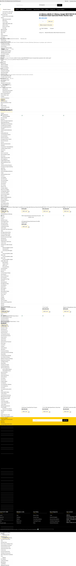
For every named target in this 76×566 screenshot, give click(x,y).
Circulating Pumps (4, 224)
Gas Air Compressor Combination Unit (5, 470)
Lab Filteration (4, 181)
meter (2, 207)
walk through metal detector (6, 454)
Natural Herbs (5, 262)
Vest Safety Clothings (5, 357)
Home (17, 9)
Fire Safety (3, 378)
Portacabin (3, 99)
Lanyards (3, 309)
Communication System (6, 134)
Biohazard (3, 37)
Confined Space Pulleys (5, 272)
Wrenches (3, 489)
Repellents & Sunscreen (5, 83)
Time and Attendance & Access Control (5, 429)
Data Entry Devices (4, 137)
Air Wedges (3, 492)
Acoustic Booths (4, 136)
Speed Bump (3, 238)
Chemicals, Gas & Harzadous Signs (6, 230)
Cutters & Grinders (4, 560)
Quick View (34, 211)
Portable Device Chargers (6, 125)
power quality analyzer (7, 369)
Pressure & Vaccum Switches (7, 505)
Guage (2, 172)
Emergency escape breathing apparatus (7, 167)
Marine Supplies (4, 198)
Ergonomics (3, 286)
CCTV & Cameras (4, 446)
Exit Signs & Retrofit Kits (6, 232)
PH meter (3, 217)
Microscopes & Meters (5, 499)
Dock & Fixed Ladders (5, 194)
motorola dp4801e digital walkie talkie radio (7, 260)
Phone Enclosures (4, 140)
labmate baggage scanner (8, 247)
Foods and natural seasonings (5, 85)
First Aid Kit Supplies (5, 54)
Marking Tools (4, 498)
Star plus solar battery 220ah (6, 462)
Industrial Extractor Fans (6, 548)
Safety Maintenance (7, 370)
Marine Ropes (3, 105)
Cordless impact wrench (6, 148)
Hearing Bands (4, 282)
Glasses (2, 295)
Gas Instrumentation (5, 321)
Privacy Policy (36, 517)
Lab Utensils (3, 183)
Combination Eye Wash (5, 44)
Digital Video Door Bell (5, 157)
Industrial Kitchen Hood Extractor (5, 175)
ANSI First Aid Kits (4, 64)
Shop (34, 522)
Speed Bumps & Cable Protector (5, 399)
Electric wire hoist (6, 26)
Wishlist (18, 519)
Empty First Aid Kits (5, 67)
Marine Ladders (4, 195)
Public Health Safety (5, 392)
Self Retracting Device (5, 311)
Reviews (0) (23, 38)
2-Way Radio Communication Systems (7, 420)
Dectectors (3, 149)
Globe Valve (3, 169)
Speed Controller (4, 507)
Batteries (3, 119)
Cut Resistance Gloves (5, 334)
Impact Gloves (4, 337)
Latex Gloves (3, 338)
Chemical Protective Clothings (7, 352)
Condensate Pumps (5, 226)
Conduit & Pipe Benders (5, 479)
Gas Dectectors (4, 329)
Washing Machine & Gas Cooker (5, 163)
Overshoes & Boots (5, 318)
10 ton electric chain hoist (8, 11)
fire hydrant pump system (6, 389)
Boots (2, 314)
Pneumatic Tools (4, 502)
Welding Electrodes (5, 527)
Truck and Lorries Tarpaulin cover (5, 535)
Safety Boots (3, 373)
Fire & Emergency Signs (5, 233)
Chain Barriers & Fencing (6, 395)
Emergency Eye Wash (5, 43)
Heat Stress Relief (4, 72)
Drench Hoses (3, 46)
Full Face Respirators (5, 366)
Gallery (47, 9)
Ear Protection (4, 277)
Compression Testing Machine (7, 146)
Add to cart (50, 21)
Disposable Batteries (5, 122)
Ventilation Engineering (7, 537)
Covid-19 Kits (5, 22)
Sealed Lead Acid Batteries (6, 130)
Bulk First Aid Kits (4, 66)
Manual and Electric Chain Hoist (6, 103)
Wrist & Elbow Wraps (5, 291)
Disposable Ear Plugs (5, 279)
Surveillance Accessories (6, 442)
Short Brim (3, 349)
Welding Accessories (5, 565)
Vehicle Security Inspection (6, 449)
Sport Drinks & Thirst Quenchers (5, 81)
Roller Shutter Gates (5, 433)
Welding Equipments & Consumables (5, 406)
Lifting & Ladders (4, 188)
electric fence (5, 25)
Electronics (3, 156)
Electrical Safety (4, 372)
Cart (17, 515)
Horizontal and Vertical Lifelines (5, 307)
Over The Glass (4, 300)
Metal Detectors (4, 427)
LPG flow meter (4, 496)
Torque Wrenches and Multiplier (5, 522)
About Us (22, 9)
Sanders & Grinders (5, 518)
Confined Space (4, 268)
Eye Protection (4, 292)
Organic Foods (5, 263)
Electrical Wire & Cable (5, 154)
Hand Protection (4, 332)
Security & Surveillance (7, 408)
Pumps (2, 218)
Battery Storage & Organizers (7, 120)
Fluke (2, 390)
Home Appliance (4, 159)
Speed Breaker (4, 240)
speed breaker (5, 457)
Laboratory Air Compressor (6, 472)
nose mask (3, 212)
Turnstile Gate (4, 434)
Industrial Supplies (6, 116)
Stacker (2, 113)
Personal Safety (6, 266)
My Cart (66, 1)
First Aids (4, 28)
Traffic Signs (3, 404)
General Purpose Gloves (5, 335)
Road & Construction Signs (6, 236)
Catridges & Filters (4, 361)
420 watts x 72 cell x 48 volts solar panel (6, 14)
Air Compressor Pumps (5, 467)
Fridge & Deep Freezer (7, 87)
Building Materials (4, 133)
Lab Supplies (3, 177)
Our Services (29, 9)
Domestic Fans (4, 542)
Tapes (2, 60)
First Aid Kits (3, 63)
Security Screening (4, 436)
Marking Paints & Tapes (5, 396)
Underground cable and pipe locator (6, 245)
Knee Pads (3, 289)
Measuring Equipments (5, 490)
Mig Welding (3, 562)
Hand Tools (3, 478)
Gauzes (2, 58)
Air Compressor (4, 466)
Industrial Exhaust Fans (5, 546)
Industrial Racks (4, 101)
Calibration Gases (4, 324)
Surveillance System (5, 445)
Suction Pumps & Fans (5, 551)
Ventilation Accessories (5, 553)
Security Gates (4, 431)
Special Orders (37, 9)
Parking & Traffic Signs (5, 235)
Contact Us (52, 9)
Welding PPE (3, 530)
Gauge (2, 495)
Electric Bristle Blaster (5, 93)
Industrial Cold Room (5, 98)
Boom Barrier (3, 440)
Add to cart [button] (25, 211)
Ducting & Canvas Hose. (5, 539)
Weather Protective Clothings (7, 358)
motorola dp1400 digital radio (6, 251)
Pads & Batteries (4, 35)
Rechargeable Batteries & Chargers (6, 128)
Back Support (3, 288)
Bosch (2, 131)
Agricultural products (7, 19)
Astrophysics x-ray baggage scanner (6, 411)
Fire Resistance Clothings (6, 355)
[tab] (24, 38)
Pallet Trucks (3, 108)
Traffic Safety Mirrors (5, 402)
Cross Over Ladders (5, 192)
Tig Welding (3, 563)
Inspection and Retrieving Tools (6, 482)
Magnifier (3, 298)
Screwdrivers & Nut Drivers (6, 487)
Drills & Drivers (4, 513)
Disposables (3, 363)
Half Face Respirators (5, 367)
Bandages (3, 55)
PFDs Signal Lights (4, 206)
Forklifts (2, 96)
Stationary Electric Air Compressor (5, 476)
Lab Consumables (4, 180)
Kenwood (3, 422)
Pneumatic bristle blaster (6, 110)
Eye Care (2, 57)
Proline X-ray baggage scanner (7, 416)
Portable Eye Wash (4, 49)
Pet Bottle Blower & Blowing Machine (6, 215)
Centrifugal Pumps (4, 221)
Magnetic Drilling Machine (6, 197)
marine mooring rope (5, 107)
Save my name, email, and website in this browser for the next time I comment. (17, 74)
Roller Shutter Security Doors (7, 111)
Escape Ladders (4, 381)
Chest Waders (3, 315)
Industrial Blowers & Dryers (6, 545)
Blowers (2, 271)
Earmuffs (3, 280)
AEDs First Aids (4, 29)
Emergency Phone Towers (6, 139)
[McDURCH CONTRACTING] (5, 5)
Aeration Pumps (4, 220)
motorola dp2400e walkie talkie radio (7, 254)
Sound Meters (4, 285)
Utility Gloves (3, 340)
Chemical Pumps (4, 223)
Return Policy (36, 515)
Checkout (18, 517)
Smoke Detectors (4, 331)
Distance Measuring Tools (6, 493)
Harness (2, 305)
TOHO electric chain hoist (6, 241)
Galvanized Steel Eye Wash (6, 47)
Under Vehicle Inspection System (6, 452)
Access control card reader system (7, 17)
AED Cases (3, 32)
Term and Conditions (37, 519)
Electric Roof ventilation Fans (7, 543)
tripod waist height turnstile (5, 532)
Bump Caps (3, 343)
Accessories (3, 269)
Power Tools (3, 512)
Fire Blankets (3, 382)
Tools (4, 464)
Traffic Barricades (4, 401)
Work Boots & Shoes (5, 320)
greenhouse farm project (8, 90)
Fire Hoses (3, 387)
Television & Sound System (6, 165)
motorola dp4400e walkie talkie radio (7, 257)
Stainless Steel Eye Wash (6, 50)
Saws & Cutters (4, 519)
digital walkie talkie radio (7, 23)
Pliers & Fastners (4, 484)
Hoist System (3, 274)
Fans (2, 540)
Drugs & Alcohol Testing (5, 41)
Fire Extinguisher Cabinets (6, 384)
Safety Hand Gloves (5, 375)
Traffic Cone (3, 243)
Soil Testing (3, 185)
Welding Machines (4, 114)
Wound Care (3, 61)
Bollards (2, 439)
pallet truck (5, 265)
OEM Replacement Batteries (6, 123)
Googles (2, 297)
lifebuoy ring (3, 186)
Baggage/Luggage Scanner (6, 437)
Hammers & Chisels (5, 515)
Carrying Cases (4, 326)
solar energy (5, 455)
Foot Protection (4, 312)
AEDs (2, 34)
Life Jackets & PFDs (5, 203)
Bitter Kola (5, 20)
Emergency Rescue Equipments (5, 201)
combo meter (3, 209)
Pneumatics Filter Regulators (7, 504)
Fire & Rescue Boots (5, 317)
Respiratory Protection (5, 360)
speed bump (5, 458)
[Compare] (32, 211)
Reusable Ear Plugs (5, 283)
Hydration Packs (4, 73)
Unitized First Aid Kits (5, 70)
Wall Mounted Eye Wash (5, 52)
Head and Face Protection (6, 341)
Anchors (2, 303)
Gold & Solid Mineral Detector (7, 171)
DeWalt (2, 151)
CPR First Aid (3, 40)
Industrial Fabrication (49, 32)
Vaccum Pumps (4, 510)
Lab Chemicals (4, 178)
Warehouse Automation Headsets (5, 144)
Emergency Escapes (5, 364)
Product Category (60, 9)
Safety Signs (3, 227)
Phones (2, 142)
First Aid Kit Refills (4, 69)
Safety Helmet (4, 347)
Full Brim (2, 346)
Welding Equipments (5, 524)
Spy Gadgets (3, 448)
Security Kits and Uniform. (6, 443)
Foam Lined (3, 294)
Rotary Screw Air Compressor (7, 473)
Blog (43, 9)
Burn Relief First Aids (5, 38)
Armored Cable (4, 117)
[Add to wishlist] (29, 211)
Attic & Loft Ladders (5, 189)
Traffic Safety (4, 393)
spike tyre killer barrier (7, 460)
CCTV (2, 413)
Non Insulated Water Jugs (6, 75)
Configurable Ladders (5, 191)
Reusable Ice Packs (5, 78)
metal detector (6, 249)
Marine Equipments (5, 204)
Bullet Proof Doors (4, 425)
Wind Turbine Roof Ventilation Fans (7, 555)
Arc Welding (3, 559)
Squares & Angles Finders (6, 501)
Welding (4, 557)
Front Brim (3, 344)
